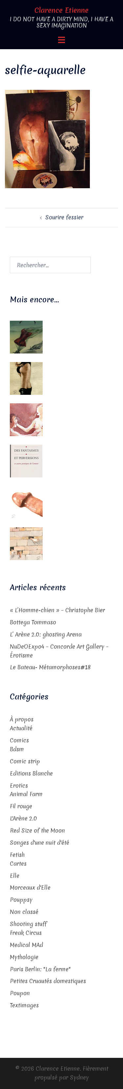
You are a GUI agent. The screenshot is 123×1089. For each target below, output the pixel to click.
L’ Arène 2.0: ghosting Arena (46, 634)
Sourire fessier (64, 217)
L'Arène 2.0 (23, 818)
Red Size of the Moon (37, 830)
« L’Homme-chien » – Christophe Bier (57, 610)
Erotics (19, 785)
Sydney (79, 1077)
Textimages (24, 1005)
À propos (21, 719)
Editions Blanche (31, 773)
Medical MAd (26, 945)
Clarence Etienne (61, 10)
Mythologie (24, 957)
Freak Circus (26, 933)
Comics (19, 740)
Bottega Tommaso (33, 622)
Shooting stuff (28, 924)
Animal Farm (26, 794)
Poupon (20, 993)
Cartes (18, 863)
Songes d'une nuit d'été (39, 842)
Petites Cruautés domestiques (48, 981)
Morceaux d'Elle (30, 887)
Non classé (24, 912)
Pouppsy (21, 899)
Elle (14, 875)
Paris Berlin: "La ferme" (40, 969)
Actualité (21, 728)
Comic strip (25, 761)
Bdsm (17, 749)
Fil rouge (21, 806)
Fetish (17, 854)
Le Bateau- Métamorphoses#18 (50, 667)
